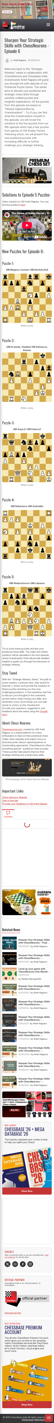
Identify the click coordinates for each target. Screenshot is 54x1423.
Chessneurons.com (12, 729)
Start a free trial (10, 800)
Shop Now (27, 1191)
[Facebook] (23, 1264)
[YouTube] (15, 1264)
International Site (13, 1313)
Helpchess (39, 1419)
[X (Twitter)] (7, 1264)
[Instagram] (30, 1264)
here (22, 204)
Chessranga (27, 1419)
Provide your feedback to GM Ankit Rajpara (24, 803)
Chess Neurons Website (14, 797)
